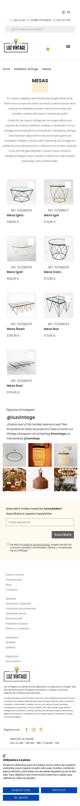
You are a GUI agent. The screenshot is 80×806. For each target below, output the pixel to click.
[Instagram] (34, 730)
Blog (8, 584)
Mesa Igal (51, 215)
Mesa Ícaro (52, 272)
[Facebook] (26, 730)
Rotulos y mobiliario (17, 628)
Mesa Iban (15, 386)
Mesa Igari (15, 272)
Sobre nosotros (15, 574)
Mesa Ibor (51, 329)
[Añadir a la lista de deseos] (31, 185)
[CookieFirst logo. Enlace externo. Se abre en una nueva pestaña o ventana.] (4, 756)
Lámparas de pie (16, 613)
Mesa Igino (15, 215)
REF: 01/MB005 (21, 324)
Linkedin (10, 647)
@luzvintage (21, 417)
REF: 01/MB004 (58, 324)
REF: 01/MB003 (21, 381)
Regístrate (12, 656)
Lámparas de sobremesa (21, 608)
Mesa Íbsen (16, 329)
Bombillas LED (14, 618)
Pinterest (11, 642)
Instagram (12, 637)
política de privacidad (36, 544)
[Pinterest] (41, 730)
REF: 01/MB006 (58, 267)
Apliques (11, 598)
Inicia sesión (13, 661)
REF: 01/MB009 (21, 210)
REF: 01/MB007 (58, 210)
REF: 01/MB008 (21, 267)
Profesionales (14, 579)
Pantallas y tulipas (17, 623)
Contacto (11, 589)
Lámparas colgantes (18, 603)
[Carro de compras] (46, 46)
